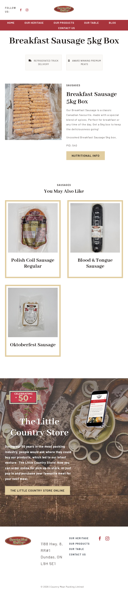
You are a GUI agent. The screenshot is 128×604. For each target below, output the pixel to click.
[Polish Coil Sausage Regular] (33, 205)
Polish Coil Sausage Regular (32, 263)
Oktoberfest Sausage (33, 345)
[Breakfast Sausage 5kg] (33, 112)
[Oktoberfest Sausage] (33, 290)
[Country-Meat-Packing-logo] (64, 7)
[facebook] (21, 10)
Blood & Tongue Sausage (95, 263)
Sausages (73, 85)
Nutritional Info (86, 155)
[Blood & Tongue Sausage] (95, 205)
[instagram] (27, 10)
